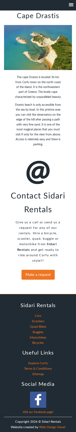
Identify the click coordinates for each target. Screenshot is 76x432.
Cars (38, 315)
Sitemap (38, 374)
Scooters (38, 321)
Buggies (38, 332)
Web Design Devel (52, 427)
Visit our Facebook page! (38, 412)
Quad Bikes (38, 326)
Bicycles (38, 342)
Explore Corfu (38, 363)
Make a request (38, 275)
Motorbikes (38, 337)
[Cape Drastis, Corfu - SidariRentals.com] (38, 69)
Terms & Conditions (38, 368)
